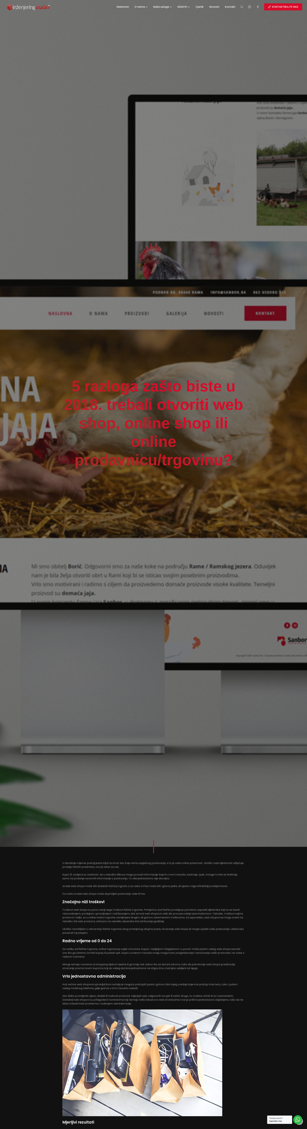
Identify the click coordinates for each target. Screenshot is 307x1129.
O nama (139, 7)
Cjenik (200, 7)
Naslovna (123, 7)
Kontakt (230, 7)
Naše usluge (161, 7)
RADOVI (182, 7)
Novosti (214, 7)
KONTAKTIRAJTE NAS (285, 7)
